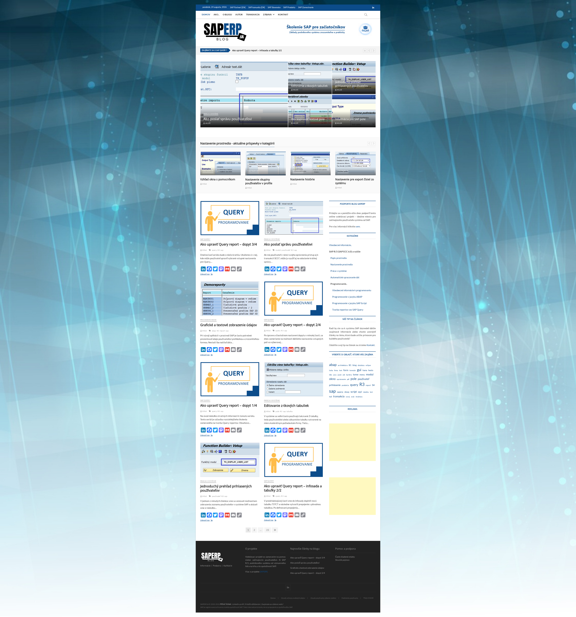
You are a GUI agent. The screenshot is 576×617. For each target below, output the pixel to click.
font (340, 370)
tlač (330, 397)
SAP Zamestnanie (306, 7)
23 (268, 529)
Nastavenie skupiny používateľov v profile (303, 181)
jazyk (340, 375)
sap (221, 250)
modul (278, 250)
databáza (361, 365)
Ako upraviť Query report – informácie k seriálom (256, 50)
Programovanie (208, 320)
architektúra (343, 365)
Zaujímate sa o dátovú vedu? (272, 604)
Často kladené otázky (345, 556)
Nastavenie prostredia (341, 264)
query (214, 250)
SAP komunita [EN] (256, 7)
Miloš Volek (225, 604)
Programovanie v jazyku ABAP (345, 296)
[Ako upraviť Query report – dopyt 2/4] (293, 298)
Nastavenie (207, 171)
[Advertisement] (352, 442)
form (345, 370)
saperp (340, 392)
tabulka (289, 411)
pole (277, 411)
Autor (239, 14)
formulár (353, 370)
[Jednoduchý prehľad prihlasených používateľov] (230, 460)
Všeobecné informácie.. (340, 245)
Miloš (207, 123)
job (344, 375)
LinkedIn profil (238, 604)
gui (359, 370)
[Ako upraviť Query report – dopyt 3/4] (230, 218)
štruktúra (359, 397)
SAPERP (263, 571)
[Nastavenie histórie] (355, 163)
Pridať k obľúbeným (252, 604)
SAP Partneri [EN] (238, 7)
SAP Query (205, 239)
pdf (348, 379)
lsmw (355, 374)
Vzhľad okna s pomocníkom (262, 179)
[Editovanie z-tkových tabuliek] (293, 379)
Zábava (267, 14)
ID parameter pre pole (214, 179)
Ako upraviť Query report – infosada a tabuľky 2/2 (293, 488)
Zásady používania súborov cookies (323, 598)
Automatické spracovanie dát (344, 277)
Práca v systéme (210, 114)
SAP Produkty (289, 7)
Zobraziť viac (207, 274)
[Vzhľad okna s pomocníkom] (265, 163)
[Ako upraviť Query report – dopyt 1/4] (230, 379)
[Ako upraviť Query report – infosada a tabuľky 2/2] (293, 460)
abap (214, 331)
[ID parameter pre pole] (220, 163)
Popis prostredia (338, 258)
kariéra (349, 375)
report (222, 331)
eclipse (368, 365)
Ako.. (216, 14)
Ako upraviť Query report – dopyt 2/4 (292, 324)
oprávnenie (341, 379)
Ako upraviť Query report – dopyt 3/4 (228, 244)
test (371, 392)
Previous (369, 51)
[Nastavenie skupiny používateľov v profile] (310, 163)
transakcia (339, 396)
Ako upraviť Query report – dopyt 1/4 (228, 405)
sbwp (346, 392)
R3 (219, 250)
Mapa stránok (368, 598)
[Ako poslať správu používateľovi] (293, 218)
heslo (370, 370)
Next (373, 51)
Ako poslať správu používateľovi (227, 119)
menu (362, 374)
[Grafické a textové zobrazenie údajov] (230, 298)
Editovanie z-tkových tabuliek (309, 86)
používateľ (286, 250)
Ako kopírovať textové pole (308, 119)
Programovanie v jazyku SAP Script (348, 303)
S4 (373, 385)
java (334, 375)
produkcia (345, 385)
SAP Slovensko (274, 7)
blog (354, 365)
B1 (350, 365)
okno (332, 379)
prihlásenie (334, 385)
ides (330, 375)
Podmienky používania (350, 598)
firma (336, 370)
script (354, 391)
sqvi (360, 391)
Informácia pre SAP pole (350, 119)
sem (358, 226)
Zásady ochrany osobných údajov (293, 598)
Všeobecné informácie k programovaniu (350, 290)
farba (331, 370)
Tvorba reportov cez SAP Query (346, 309)
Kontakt (283, 14)
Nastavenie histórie (347, 179)
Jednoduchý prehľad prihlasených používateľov (351, 84)
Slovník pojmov (342, 560)
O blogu (227, 14)
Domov (206, 14)
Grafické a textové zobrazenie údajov (228, 325)
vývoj (348, 397)
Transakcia (253, 14)
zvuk (352, 397)
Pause (365, 51)
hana (365, 370)
